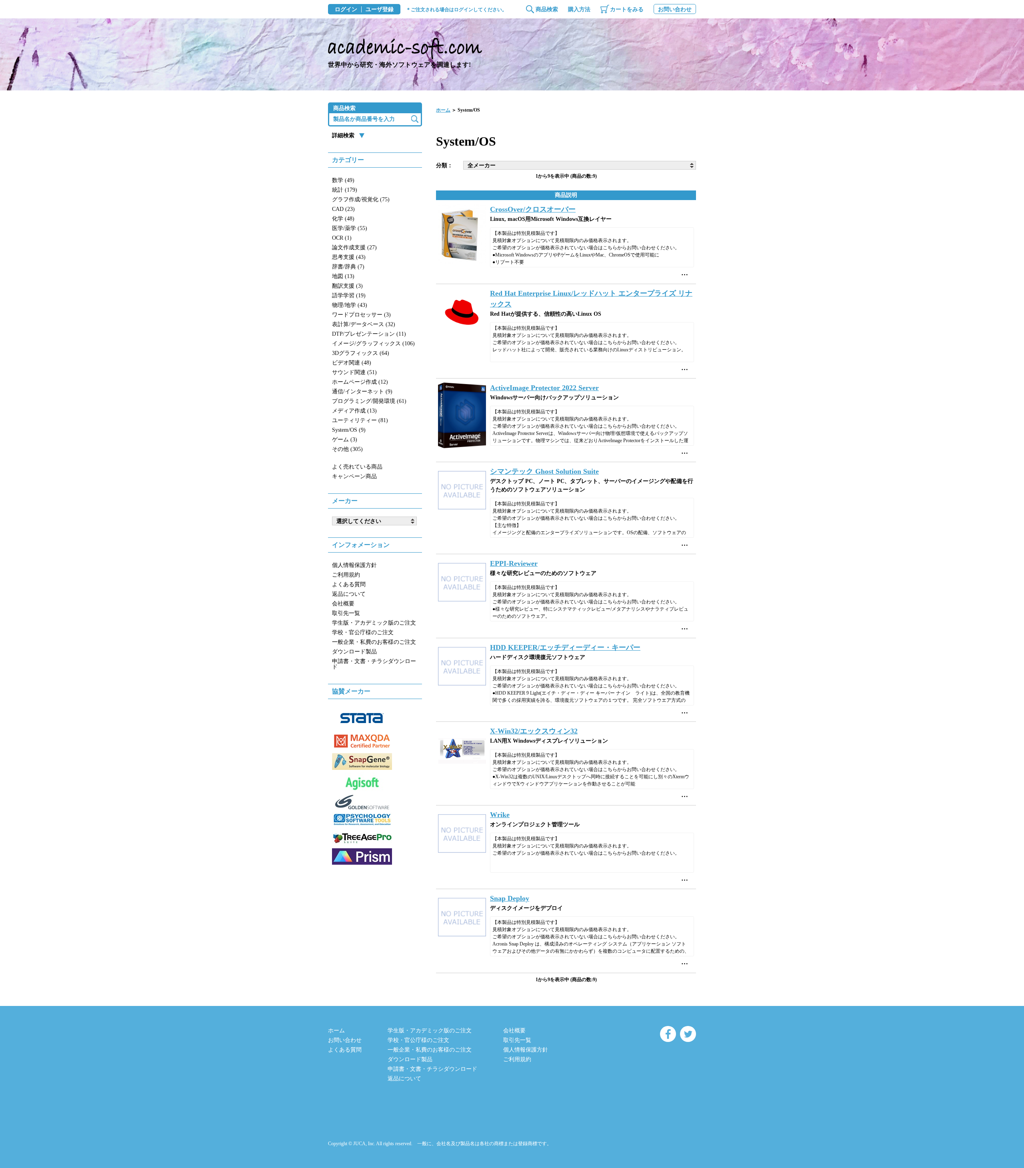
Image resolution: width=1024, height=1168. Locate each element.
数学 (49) (343, 180)
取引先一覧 (346, 613)
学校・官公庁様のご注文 (363, 632)
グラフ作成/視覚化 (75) (361, 199)
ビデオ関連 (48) (351, 363)
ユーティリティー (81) (360, 420)
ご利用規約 (346, 575)
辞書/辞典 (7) (348, 267)
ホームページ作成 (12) (360, 382)
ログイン (346, 9)
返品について (349, 594)
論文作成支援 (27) (354, 247)
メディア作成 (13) (354, 411)
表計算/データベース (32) (363, 324)
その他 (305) (347, 449)
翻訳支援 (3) (347, 286)
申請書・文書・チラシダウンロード (374, 664)
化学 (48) (343, 219)
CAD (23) (343, 209)
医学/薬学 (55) (349, 228)
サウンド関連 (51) (354, 372)
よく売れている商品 (357, 467)
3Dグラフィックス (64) (360, 353)
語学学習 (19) (349, 296)
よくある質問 (349, 584)
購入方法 (579, 9)
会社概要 (343, 604)
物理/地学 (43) (349, 305)
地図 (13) (343, 276)
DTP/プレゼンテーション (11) (369, 334)
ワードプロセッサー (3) (361, 315)
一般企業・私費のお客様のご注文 (374, 642)
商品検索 (547, 9)
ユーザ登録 (380, 9)
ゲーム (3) (344, 440)
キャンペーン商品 (354, 476)
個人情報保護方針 (354, 565)
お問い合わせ (675, 9)
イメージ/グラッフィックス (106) (373, 344)
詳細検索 (343, 135)
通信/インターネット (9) (362, 392)
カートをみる (627, 9)
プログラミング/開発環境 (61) (369, 401)
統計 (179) (344, 190)
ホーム (443, 110)
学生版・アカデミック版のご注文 (374, 623)
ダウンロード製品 (354, 652)
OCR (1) (342, 238)
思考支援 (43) (349, 257)
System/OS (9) (349, 430)
